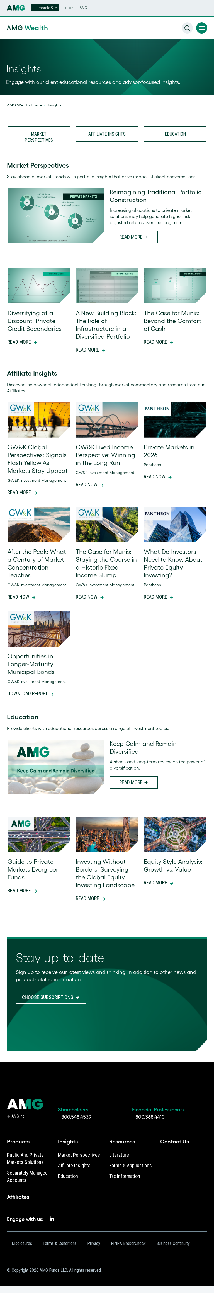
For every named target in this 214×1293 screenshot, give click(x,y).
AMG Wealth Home (24, 105)
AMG (27, 28)
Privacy (93, 1243)
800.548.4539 (76, 1117)
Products (18, 1141)
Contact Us (174, 1141)
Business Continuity (173, 1243)
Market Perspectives (39, 137)
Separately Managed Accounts (27, 1176)
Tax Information (124, 1176)
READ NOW (87, 484)
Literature (119, 1155)
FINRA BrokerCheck (128, 1243)
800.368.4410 (150, 1117)
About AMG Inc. (81, 8)
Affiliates (18, 1197)
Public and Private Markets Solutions (25, 1158)
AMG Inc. (18, 1116)
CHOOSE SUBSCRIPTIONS (47, 997)
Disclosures (22, 1243)
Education (175, 134)
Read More (131, 237)
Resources (122, 1141)
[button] (201, 28)
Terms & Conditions (60, 1243)
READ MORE (155, 597)
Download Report (28, 693)
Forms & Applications (130, 1165)
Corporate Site (45, 8)
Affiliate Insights (107, 134)
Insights (68, 1141)
